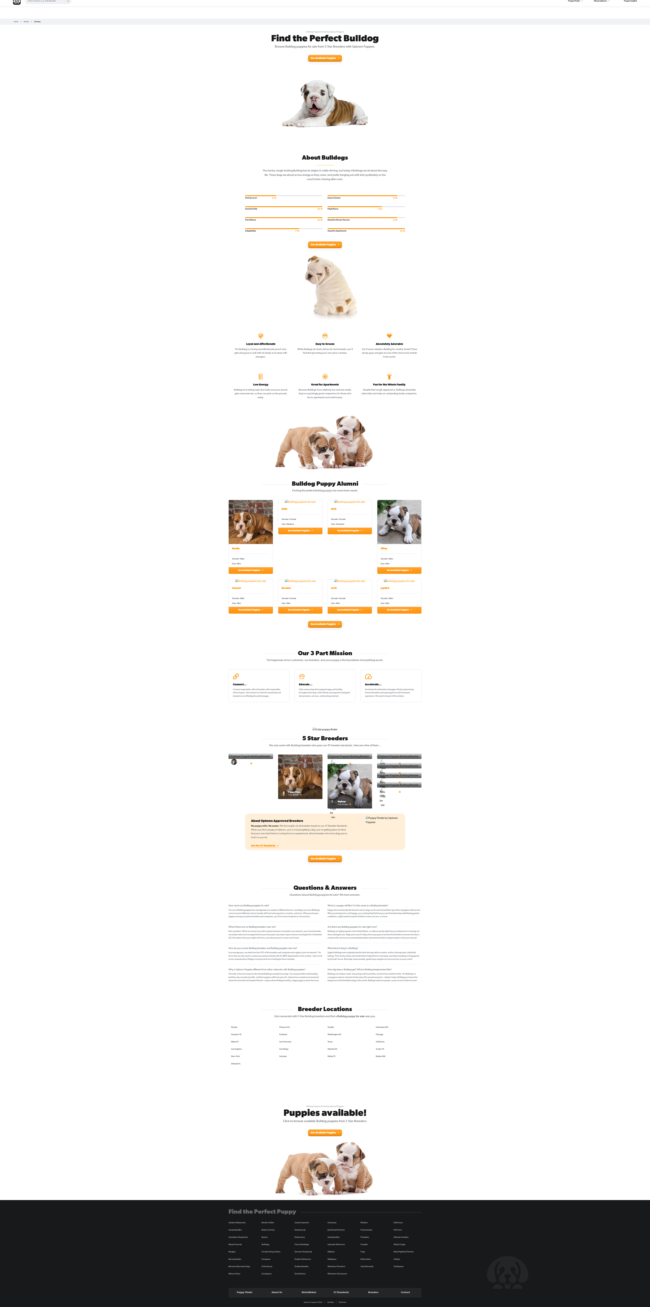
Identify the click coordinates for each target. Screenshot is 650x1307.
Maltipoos (332, 1259)
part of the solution (396, 696)
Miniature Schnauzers (337, 1273)
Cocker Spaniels (302, 1222)
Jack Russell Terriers (336, 1230)
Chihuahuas (267, 1266)
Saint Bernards (367, 1266)
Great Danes (300, 1273)
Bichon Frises (234, 1273)
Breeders (373, 1292)
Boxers (265, 1237)
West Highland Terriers (404, 1251)
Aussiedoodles (235, 1230)
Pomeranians (366, 1230)
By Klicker (342, 1302)
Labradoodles (334, 1237)
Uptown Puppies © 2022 (313, 1302)
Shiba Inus (398, 1222)
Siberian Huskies (401, 1237)
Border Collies (268, 1222)
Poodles (364, 1244)
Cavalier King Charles (271, 1251)
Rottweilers (366, 1259)
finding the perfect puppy (257, 696)
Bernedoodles (235, 1259)
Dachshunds (300, 1230)
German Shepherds (303, 1251)
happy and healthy (334, 690)
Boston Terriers (268, 1230)
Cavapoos (266, 1259)
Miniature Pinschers (336, 1266)
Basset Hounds (235, 1244)
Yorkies (397, 1259)
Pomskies (365, 1237)
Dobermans (300, 1237)
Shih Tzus (398, 1230)
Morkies (364, 1222)
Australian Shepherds (238, 1237)
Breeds (26, 22)
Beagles (232, 1251)
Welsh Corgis (399, 1244)
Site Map (330, 1302)
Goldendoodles (302, 1266)
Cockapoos (267, 1273)
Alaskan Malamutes (237, 1222)
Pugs (363, 1251)
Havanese (332, 1222)
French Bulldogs (302, 1244)
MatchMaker (309, 1292)
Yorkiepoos (399, 1266)
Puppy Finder (244, 1292)
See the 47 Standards (263, 846)
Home (16, 22)
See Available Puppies (323, 58)
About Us (277, 1292)
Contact (405, 1292)
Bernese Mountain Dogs (239, 1266)
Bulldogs (265, 1244)
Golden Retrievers (303, 1259)
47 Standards (341, 1292)
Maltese (331, 1251)
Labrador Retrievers (336, 1244)
